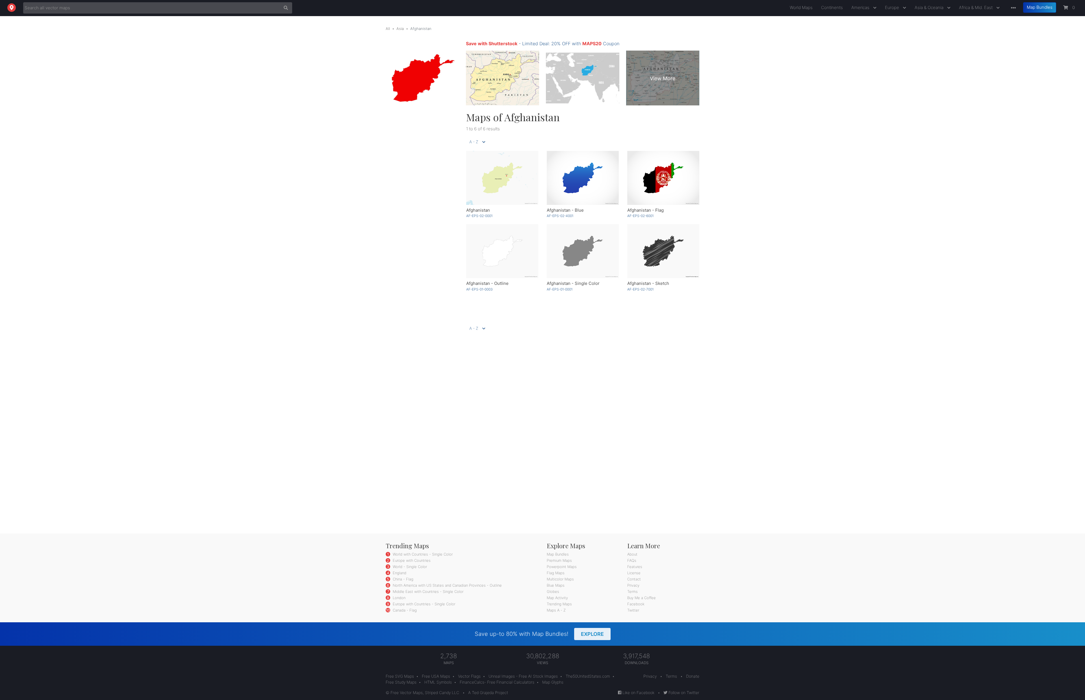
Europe (892, 7)
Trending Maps (559, 604)
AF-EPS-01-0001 (559, 289)
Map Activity (557, 597)
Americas (861, 7)
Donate (692, 676)
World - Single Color (409, 566)
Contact (634, 579)
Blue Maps (556, 585)
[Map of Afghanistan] (502, 178)
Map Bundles (1040, 7)
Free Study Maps (401, 682)
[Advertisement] (422, 196)
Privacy (633, 585)
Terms (632, 591)
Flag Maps (556, 573)
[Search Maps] (284, 8)
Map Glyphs (552, 682)
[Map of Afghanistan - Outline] (502, 251)
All (388, 28)
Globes (553, 591)
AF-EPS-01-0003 (479, 289)
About (632, 554)
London (398, 597)
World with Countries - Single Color (422, 554)
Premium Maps (559, 560)
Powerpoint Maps (562, 566)
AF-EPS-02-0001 (479, 216)
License (634, 573)
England (399, 573)
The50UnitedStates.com (588, 676)
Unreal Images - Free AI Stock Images (523, 676)
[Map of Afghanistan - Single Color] (583, 251)
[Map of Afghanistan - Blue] (583, 178)
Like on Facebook (637, 692)
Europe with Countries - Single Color (423, 604)
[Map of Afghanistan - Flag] (663, 178)
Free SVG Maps (400, 676)
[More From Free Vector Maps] (1012, 8)
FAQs (631, 560)
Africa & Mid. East (976, 7)
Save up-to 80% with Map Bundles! (539, 633)
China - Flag (402, 579)
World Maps (801, 7)
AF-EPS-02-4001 (560, 216)
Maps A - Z (556, 610)
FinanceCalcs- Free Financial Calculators (497, 682)
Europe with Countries (411, 560)
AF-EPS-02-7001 (640, 289)
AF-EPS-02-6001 (640, 216)
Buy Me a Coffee (641, 597)
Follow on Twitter (683, 692)
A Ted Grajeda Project (488, 692)
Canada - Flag (404, 610)
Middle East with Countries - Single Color (427, 591)
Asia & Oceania (930, 7)
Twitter (633, 610)
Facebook (636, 604)
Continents (832, 7)
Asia (400, 28)
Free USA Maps (436, 676)
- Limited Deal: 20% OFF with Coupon (542, 43)
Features (634, 566)
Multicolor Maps (560, 579)
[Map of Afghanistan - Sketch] (663, 251)
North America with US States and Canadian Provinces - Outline (447, 585)
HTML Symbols (438, 682)
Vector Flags (469, 676)
